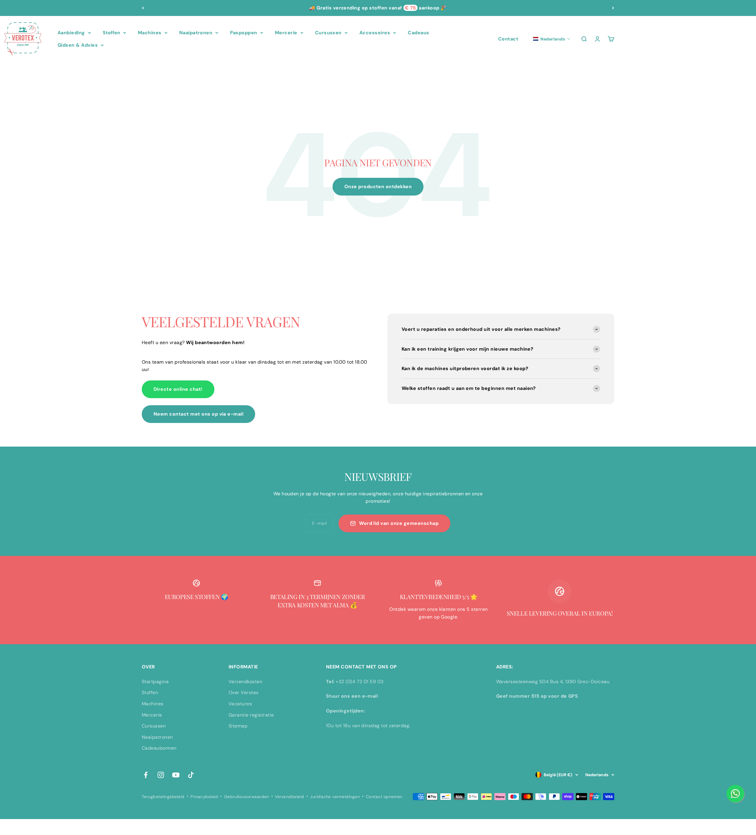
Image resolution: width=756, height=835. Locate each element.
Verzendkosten (245, 681)
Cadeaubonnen (159, 748)
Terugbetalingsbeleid (163, 796)
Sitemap (238, 726)
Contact (508, 39)
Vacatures (240, 704)
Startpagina (155, 681)
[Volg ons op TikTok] (191, 775)
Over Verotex (244, 692)
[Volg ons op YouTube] (176, 775)
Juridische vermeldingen (335, 796)
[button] (551, 39)
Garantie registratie (251, 715)
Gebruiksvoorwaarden (246, 796)
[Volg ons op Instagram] (161, 775)
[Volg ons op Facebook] (146, 775)
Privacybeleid (204, 796)
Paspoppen (243, 33)
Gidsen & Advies (78, 45)
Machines (150, 33)
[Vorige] (143, 8)
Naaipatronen (196, 33)
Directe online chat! (178, 389)
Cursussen (328, 33)
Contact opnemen (384, 796)
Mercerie (286, 33)
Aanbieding (71, 33)
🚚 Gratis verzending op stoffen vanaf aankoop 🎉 (378, 8)
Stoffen (111, 33)
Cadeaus (418, 33)
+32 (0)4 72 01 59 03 (360, 681)
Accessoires (374, 33)
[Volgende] (613, 8)
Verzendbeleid (289, 796)
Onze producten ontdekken (378, 186)
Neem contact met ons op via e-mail (198, 414)
